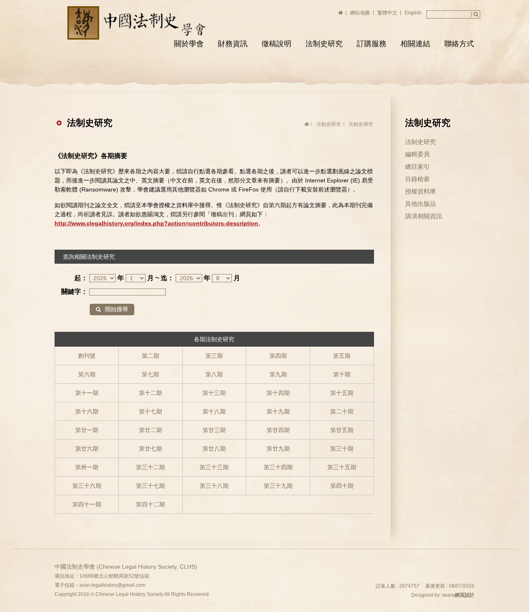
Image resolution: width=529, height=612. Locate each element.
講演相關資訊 (423, 216)
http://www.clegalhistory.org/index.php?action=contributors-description (156, 223)
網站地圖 (360, 12)
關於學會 (189, 44)
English (413, 12)
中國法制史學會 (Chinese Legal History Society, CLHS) (138, 23)
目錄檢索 (417, 178)
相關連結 (415, 44)
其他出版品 (420, 203)
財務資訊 (233, 44)
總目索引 (417, 166)
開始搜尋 (116, 309)
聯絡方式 (459, 44)
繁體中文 (387, 12)
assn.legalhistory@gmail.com (112, 585)
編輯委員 (417, 154)
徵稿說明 (276, 44)
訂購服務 (371, 44)
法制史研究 (324, 44)
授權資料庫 (420, 191)
